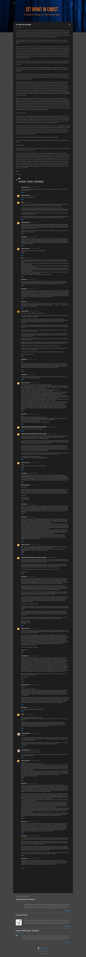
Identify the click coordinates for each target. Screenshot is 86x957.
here (51, 77)
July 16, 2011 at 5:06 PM (31, 504)
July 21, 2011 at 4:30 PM (35, 684)
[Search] (72, 4)
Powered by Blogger (43, 948)
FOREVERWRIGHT (25, 222)
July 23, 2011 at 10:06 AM (34, 760)
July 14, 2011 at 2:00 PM (34, 195)
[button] (69, 25)
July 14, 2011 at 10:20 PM (32, 279)
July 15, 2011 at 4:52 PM (34, 462)
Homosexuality (22, 181)
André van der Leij (25, 684)
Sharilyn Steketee (25, 485)
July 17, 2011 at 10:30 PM (34, 544)
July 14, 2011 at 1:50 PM (34, 187)
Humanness (30, 181)
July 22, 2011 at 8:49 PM (35, 749)
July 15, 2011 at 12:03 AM (33, 311)
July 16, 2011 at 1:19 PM (34, 485)
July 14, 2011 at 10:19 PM (28, 257)
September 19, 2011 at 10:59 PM (33, 858)
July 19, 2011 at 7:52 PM (51, 557)
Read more (67, 910)
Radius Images (46, 950)
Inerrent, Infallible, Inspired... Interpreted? (27, 930)
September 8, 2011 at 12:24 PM (33, 835)
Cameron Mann (24, 311)
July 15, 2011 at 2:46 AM (31, 374)
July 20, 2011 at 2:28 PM (34, 628)
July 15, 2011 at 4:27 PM (51, 433)
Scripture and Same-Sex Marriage (25, 899)
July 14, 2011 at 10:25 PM (32, 288)
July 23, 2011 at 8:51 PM (31, 783)
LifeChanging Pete (25, 733)
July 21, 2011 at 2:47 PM (33, 655)
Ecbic (22, 202)
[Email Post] (19, 179)
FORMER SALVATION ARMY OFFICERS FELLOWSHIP (33, 427)
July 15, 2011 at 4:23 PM (51, 426)
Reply (22, 192)
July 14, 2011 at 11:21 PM (32, 301)
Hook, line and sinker (21, 915)
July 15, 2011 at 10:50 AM (32, 413)
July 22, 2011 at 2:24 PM (31, 707)
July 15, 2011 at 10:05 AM (34, 382)
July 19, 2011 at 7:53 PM (31, 576)
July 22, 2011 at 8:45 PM (35, 733)
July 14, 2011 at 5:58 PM (31, 236)
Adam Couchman (25, 195)
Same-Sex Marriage (38, 181)
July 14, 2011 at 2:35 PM (28, 202)
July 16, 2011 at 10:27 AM (32, 473)
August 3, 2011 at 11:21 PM (32, 821)
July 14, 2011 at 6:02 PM (34, 248)
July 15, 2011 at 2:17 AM (31, 359)
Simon (22, 714)
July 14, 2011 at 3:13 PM (34, 222)
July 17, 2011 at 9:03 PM (31, 517)
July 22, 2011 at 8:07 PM (29, 714)
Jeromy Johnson (25, 187)
